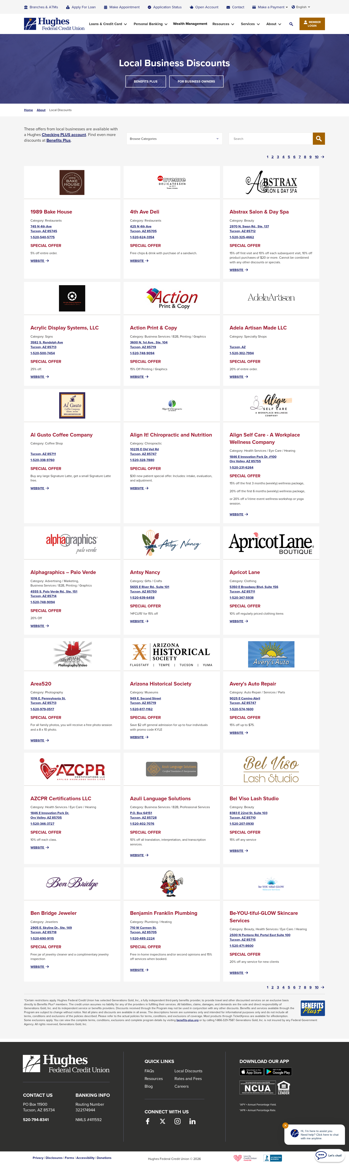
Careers (181, 1086)
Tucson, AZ (238, 346)
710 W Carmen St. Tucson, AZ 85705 (143, 930)
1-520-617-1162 (141, 709)
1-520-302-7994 (242, 353)
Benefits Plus (150, 83)
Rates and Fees (188, 1078)
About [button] (271, 24)
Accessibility (85, 1158)
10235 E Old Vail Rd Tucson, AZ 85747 (144, 451)
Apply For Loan (84, 7)
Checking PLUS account (64, 134)
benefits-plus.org (188, 1020)
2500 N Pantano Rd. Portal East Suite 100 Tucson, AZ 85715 (260, 937)
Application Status (167, 7)
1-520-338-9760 (42, 460)
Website (40, 261)
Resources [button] (220, 24)
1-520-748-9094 (142, 353)
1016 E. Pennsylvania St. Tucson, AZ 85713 (48, 700)
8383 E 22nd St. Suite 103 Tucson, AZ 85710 (248, 815)
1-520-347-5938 (242, 597)
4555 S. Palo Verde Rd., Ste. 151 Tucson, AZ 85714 (53, 593)
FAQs (149, 1071)
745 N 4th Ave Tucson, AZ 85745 (43, 228)
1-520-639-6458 (142, 597)
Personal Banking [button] (148, 24)
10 (317, 156)
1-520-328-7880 (142, 460)
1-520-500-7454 (42, 353)
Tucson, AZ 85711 (43, 453)
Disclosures (54, 1158)
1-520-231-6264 (241, 467)
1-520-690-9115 (42, 938)
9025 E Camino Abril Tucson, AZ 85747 (245, 700)
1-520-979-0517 (42, 709)
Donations (104, 1158)
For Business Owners (196, 81)
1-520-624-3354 (142, 237)
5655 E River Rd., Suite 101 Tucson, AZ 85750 (149, 589)
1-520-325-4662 (242, 237)
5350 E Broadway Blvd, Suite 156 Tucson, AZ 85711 (254, 589)
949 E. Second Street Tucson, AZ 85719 (145, 700)
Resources (154, 1078)
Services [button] (248, 24)
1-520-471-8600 (241, 946)
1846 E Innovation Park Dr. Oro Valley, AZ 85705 (49, 815)
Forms (69, 1158)
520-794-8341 (36, 1119)
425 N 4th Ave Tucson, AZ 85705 (143, 228)
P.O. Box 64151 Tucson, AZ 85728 (143, 815)
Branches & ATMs (44, 7)
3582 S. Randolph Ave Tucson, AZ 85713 (46, 344)
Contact (238, 7)
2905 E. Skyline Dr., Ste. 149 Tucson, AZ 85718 (51, 930)
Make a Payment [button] (271, 7)
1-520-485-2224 (142, 938)
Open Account (206, 7)
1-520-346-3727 (42, 824)
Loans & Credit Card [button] (105, 24)
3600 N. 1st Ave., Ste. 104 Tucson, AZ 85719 (149, 344)
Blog (149, 1086)
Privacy (38, 1158)
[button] (291, 24)
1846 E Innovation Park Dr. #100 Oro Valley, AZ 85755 (253, 459)
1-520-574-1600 (241, 709)
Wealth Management (190, 23)
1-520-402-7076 (142, 824)
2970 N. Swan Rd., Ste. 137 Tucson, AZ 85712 (249, 228)
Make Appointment (124, 7)
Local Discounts (188, 1071)
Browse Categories (143, 138)
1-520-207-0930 (242, 824)
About (41, 110)
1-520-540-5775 (42, 237)
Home (28, 110)
